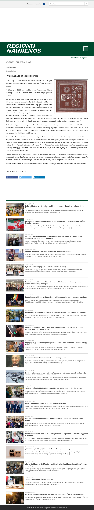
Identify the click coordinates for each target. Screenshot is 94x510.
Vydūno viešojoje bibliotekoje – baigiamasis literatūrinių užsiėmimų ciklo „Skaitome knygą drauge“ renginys (53, 237)
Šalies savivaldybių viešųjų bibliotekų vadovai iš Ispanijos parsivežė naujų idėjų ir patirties (56, 434)
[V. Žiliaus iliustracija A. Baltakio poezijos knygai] (71, 96)
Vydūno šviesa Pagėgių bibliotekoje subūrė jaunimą (45, 267)
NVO (29, 62)
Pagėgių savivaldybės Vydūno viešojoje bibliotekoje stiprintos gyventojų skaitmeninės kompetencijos (54, 282)
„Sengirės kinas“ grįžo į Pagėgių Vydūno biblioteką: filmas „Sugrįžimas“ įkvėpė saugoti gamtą (56, 465)
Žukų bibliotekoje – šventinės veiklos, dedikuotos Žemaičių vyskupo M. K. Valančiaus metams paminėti (54, 207)
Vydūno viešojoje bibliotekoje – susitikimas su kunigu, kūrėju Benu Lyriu (53, 388)
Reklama (30, 4)
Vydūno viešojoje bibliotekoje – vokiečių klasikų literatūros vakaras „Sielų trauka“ (54, 419)
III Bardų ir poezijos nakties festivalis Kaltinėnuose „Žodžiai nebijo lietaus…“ (55, 494)
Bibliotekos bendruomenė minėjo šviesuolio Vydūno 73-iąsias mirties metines (55, 312)
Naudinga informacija (15, 62)
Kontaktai (38, 4)
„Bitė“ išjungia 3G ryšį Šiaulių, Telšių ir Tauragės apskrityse (48, 449)
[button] (12, 177)
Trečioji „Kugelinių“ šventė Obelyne (39, 479)
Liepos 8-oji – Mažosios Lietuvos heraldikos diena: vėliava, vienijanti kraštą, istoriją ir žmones (55, 222)
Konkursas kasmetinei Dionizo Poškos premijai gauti (45, 358)
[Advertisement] (47, 25)
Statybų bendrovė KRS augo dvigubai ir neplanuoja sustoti (48, 251)
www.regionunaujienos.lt (59, 508)
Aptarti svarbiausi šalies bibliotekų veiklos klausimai (45, 403)
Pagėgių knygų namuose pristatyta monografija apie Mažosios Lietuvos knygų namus (56, 343)
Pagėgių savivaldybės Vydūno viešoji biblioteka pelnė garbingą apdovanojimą (56, 297)
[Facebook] (44, 4)
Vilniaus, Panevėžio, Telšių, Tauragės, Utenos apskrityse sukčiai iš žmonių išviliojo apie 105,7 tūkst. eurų (54, 328)
